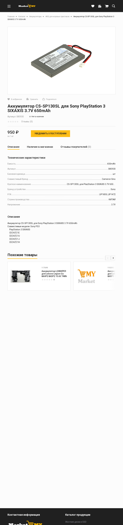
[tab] (14, 147)
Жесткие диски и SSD (75, 522)
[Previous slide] (108, 258)
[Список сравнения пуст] (100, 6)
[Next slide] (113, 258)
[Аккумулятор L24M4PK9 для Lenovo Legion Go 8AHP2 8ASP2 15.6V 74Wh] (21, 276)
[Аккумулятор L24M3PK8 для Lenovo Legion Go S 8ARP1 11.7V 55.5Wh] (87, 276)
